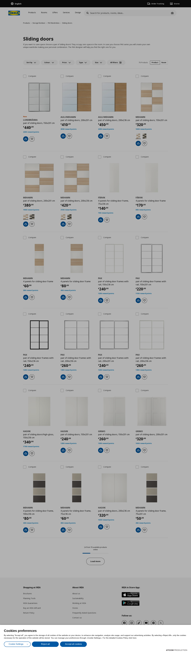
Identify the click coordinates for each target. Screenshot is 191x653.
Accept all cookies (73, 644)
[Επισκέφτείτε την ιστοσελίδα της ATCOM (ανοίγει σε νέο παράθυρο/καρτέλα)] (176, 650)
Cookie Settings (16, 644)
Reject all (45, 644)
